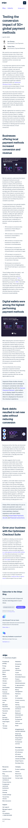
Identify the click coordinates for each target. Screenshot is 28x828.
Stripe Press (18, 776)
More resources (6, 801)
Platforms (18, 693)
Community (5, 776)
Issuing (4, 700)
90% (17, 282)
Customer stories (7, 771)
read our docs (15, 576)
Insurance (17, 711)
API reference (19, 752)
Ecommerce (18, 674)
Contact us (5, 641)
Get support (5, 807)
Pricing (4, 666)
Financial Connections (17, 518)
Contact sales (19, 778)
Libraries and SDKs (20, 758)
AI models (7, 559)
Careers (17, 771)
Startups (17, 666)
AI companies (18, 698)
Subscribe (20, 607)
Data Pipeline (6, 687)
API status (18, 754)
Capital (4, 676)
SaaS (16, 696)
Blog (3, 8)
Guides (4, 769)
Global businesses (20, 683)
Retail (16, 725)
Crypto (4, 685)
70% (18, 278)
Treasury (4, 728)
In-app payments (19, 685)
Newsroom (18, 773)
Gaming (17, 704)
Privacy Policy (12, 611)
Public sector (18, 723)
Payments (5, 711)
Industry (10, 8)
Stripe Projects (19, 761)
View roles (5, 627)
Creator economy (20, 700)
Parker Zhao (10, 46)
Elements (5, 689)
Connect (4, 683)
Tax (3, 723)
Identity (4, 696)
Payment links (6, 708)
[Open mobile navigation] (24, 2)
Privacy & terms (6, 782)
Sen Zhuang (10, 41)
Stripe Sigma (5, 721)
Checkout (5, 678)
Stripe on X (21, 8)
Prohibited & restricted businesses (5, 786)
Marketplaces (19, 687)
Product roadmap (20, 769)
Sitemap (4, 792)
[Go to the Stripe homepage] (4, 655)
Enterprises (18, 664)
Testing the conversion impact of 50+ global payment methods (13, 24)
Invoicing (4, 698)
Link (3, 702)
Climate (4, 681)
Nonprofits (18, 717)
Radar (4, 715)
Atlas (3, 668)
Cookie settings (6, 794)
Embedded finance (20, 677)
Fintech (17, 702)
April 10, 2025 (6, 37)
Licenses (4, 790)
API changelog (19, 756)
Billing (4, 674)
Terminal (4, 726)
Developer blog (19, 763)
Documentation (19, 750)
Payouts (4, 713)
